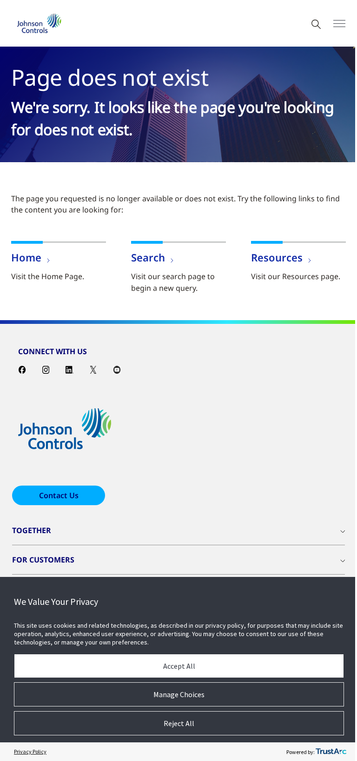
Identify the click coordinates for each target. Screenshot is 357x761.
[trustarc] (331, 751)
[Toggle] (339, 23)
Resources (277, 257)
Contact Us (59, 495)
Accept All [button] (179, 666)
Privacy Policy (30, 751)
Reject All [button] (179, 723)
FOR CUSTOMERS (43, 560)
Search (148, 257)
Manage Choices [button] (179, 694)
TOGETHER (31, 530)
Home (26, 257)
